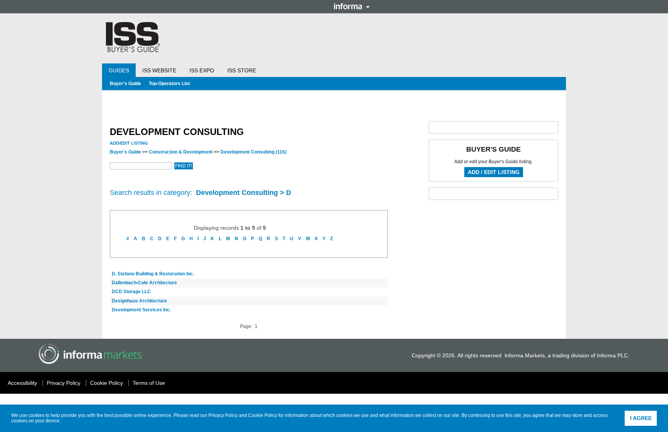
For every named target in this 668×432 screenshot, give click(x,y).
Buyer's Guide (125, 83)
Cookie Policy (262, 415)
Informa (352, 6)
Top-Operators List (169, 83)
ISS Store (241, 70)
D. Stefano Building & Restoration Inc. (153, 274)
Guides (119, 70)
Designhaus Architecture (139, 301)
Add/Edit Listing (129, 143)
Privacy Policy (223, 415)
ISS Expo (201, 70)
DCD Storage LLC (131, 291)
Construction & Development (181, 152)
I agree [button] (641, 418)
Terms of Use (149, 383)
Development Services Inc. (141, 309)
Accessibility (22, 383)
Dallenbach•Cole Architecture (144, 282)
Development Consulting (253, 152)
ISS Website (159, 70)
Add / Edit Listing (494, 172)
